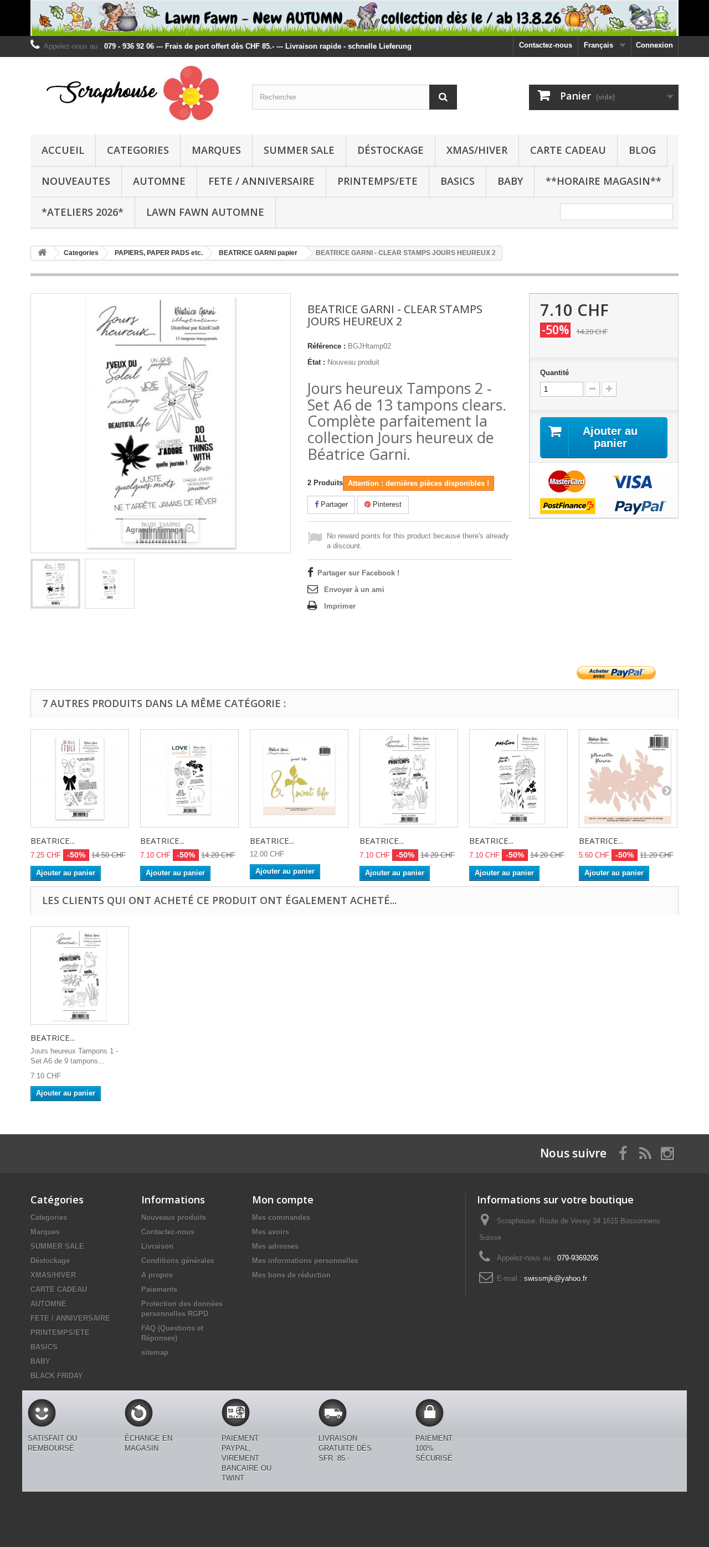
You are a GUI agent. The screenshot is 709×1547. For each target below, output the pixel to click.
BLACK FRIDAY (56, 1376)
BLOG (642, 150)
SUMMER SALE (299, 150)
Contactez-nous (545, 45)
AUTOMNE (159, 181)
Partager (333, 504)
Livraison (157, 1246)
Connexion (654, 45)
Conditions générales (177, 1261)
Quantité (554, 372)
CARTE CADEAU (568, 150)
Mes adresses (275, 1246)
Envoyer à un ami (354, 589)
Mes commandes (281, 1217)
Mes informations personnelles (305, 1261)
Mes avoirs (270, 1232)
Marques (216, 150)
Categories (138, 150)
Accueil (63, 150)
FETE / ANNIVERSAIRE (261, 181)
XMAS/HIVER (476, 150)
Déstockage (390, 150)
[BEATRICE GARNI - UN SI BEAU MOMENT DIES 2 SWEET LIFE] (299, 778)
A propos (157, 1275)
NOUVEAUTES (76, 181)
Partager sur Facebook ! (358, 573)
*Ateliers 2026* (83, 212)
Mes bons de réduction (291, 1275)
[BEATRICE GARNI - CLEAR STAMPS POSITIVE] (518, 778)
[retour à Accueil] (42, 253)
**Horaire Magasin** (603, 181)
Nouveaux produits (173, 1217)
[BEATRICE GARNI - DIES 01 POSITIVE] (628, 778)
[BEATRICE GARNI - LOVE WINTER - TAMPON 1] (189, 778)
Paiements (159, 1289)
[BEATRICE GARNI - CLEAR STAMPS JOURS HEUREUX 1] (408, 778)
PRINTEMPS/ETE (377, 181)
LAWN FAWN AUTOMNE (205, 212)
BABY (510, 181)
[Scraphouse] (132, 93)
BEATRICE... (52, 840)
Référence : (326, 346)
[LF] (354, 18)
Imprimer (340, 606)
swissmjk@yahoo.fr (555, 1278)
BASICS (457, 181)
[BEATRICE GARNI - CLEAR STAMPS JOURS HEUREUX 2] (55, 583)
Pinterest (386, 504)
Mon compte (283, 1199)
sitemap (154, 1352)
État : (316, 362)
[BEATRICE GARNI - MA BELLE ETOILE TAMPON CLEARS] (79, 778)
